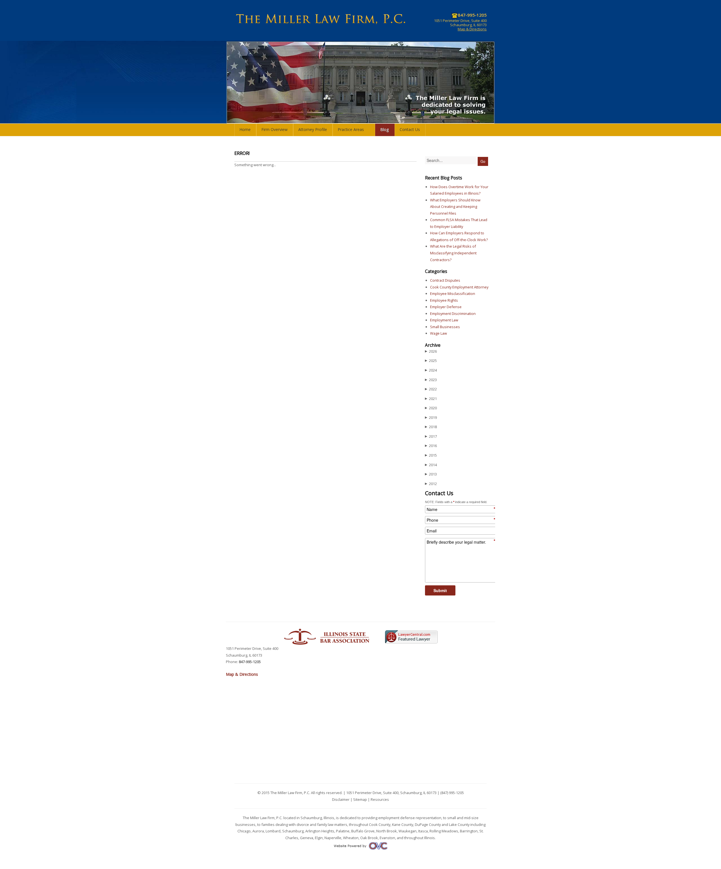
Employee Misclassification (452, 293)
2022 (431, 389)
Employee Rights (444, 300)
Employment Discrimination (453, 313)
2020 (431, 407)
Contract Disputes (445, 280)
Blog (384, 129)
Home (245, 129)
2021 (431, 398)
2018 (431, 426)
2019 (431, 417)
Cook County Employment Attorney (459, 287)
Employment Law (444, 320)
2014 (431, 464)
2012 (431, 483)
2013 (431, 474)
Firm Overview (274, 129)
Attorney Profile (312, 129)
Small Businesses (445, 326)
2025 (431, 360)
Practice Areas (351, 129)
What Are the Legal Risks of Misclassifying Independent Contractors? (453, 253)
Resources (380, 799)
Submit (440, 590)
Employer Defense (446, 306)
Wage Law (438, 333)
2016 (431, 445)
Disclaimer (341, 799)
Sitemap (360, 799)
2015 (431, 455)
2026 (431, 351)
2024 (431, 370)
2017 (431, 436)
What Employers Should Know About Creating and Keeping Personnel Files (455, 206)
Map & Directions (472, 29)
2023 (431, 379)
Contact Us (410, 129)
